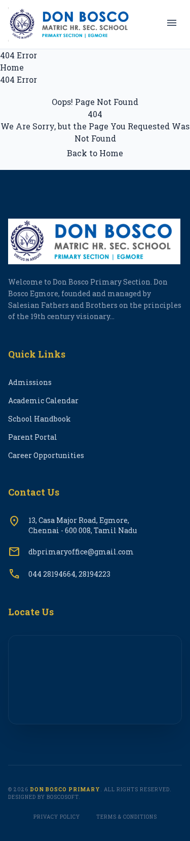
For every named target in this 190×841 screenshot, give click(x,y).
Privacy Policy (56, 817)
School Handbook (39, 419)
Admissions (30, 382)
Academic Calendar (43, 400)
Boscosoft (63, 797)
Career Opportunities (46, 455)
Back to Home (95, 153)
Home (12, 67)
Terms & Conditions (126, 817)
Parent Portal (32, 437)
